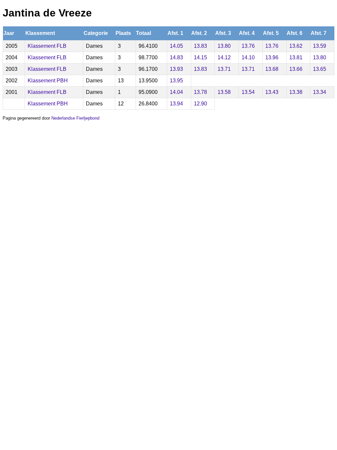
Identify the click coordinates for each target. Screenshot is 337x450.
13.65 (319, 69)
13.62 (295, 46)
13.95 (176, 80)
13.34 (319, 92)
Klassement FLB (47, 46)
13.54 (248, 92)
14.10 (248, 57)
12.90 (200, 103)
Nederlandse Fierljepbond (75, 118)
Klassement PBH (48, 80)
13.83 (200, 46)
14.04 (176, 92)
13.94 (176, 103)
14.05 (176, 46)
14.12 (224, 57)
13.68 (271, 69)
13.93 (176, 69)
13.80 (224, 46)
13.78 (200, 92)
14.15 (200, 57)
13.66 (295, 69)
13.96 (271, 57)
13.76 (248, 46)
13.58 (224, 92)
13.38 (295, 92)
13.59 (319, 46)
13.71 (224, 69)
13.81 (295, 57)
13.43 (271, 92)
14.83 (176, 57)
